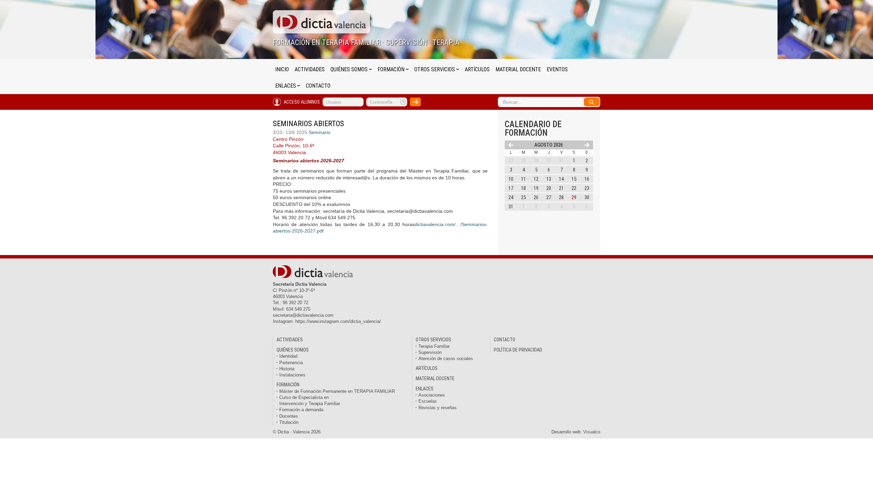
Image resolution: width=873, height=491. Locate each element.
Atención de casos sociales (445, 358)
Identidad (288, 356)
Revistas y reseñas (437, 407)
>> (586, 144)
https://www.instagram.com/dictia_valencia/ (338, 321)
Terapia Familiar (434, 346)
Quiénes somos (349, 69)
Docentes (288, 416)
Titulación (288, 422)
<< (511, 144)
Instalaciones (292, 374)
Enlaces (286, 86)
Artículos (477, 69)
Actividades (310, 69)
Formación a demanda (301, 409)
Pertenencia (291, 362)
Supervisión (430, 352)
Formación (392, 69)
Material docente (518, 69)
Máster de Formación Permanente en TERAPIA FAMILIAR (337, 391)
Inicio (282, 69)
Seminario (319, 132)
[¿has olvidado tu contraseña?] (403, 102)
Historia (286, 368)
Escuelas (427, 401)
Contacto (318, 86)
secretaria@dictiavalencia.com (303, 315)
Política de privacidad (518, 350)
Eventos (557, 69)
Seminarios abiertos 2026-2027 (308, 160)
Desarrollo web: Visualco (575, 431)
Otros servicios (435, 69)
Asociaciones (431, 395)
